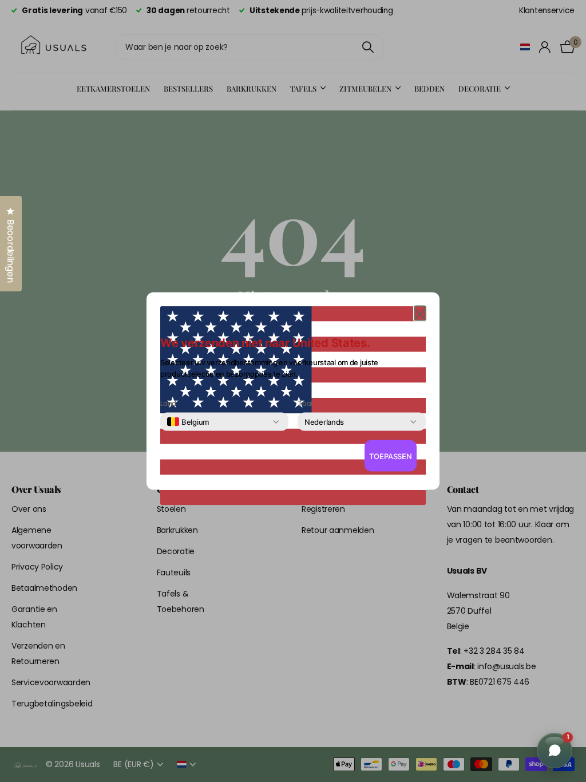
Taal (305, 403)
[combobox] (188, 422)
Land (168, 403)
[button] (420, 313)
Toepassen (390, 455)
